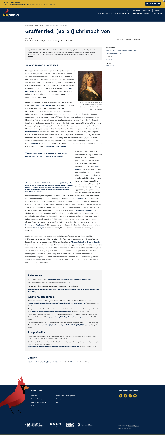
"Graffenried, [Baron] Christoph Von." (50, 362)
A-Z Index (158, 13)
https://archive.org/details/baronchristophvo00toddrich (51, 311)
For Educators (122, 13)
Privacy (58, 399)
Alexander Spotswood (85, 210)
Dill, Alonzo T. (31, 41)
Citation (136, 39)
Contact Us (146, 10)
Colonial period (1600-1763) (126, 50)
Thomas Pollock (77, 242)
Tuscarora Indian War (114, 53)
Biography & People (36, 25)
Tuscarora (80, 198)
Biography (110, 65)
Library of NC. (75, 362)
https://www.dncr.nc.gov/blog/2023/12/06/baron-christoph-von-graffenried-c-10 (57, 303)
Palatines (47, 126)
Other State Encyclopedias (65, 396)
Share (128, 39)
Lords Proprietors (32, 132)
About (129, 10)
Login (33, 405)
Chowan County (93, 242)
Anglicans (40, 225)
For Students (104, 13)
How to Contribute (37, 399)
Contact (34, 396)
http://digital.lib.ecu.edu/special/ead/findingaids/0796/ (64, 325)
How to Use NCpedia (38, 402)
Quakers (28, 225)
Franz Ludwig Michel (43, 105)
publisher (30, 56)
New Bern (110, 59)
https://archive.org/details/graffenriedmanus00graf (65, 317)
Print (122, 39)
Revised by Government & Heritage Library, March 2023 (55, 41)
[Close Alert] (164, 1)
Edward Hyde (38, 228)
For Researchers (141, 13)
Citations (136, 10)
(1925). (69, 279)
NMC (130, 428)
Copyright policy (133, 426)
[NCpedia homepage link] (11, 13)
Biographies (110, 50)
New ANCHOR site (153, 4)
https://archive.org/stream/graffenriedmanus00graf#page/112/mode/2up (53, 346)
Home (27, 25)
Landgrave (34, 143)
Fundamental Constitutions (55, 146)
